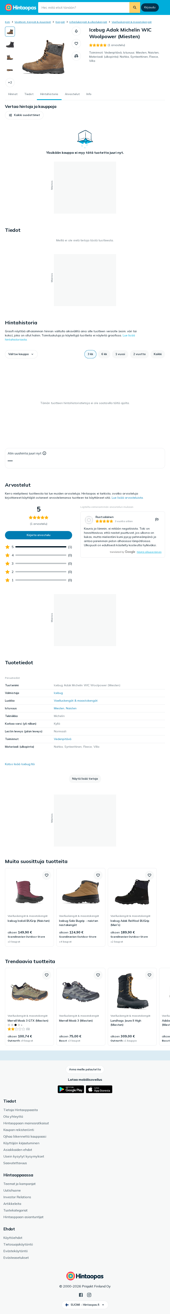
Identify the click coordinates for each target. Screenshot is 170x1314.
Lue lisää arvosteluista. (127, 497)
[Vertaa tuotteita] (76, 56)
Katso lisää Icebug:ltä (20, 764)
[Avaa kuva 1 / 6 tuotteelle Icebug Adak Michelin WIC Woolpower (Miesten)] (43, 57)
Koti (7, 21)
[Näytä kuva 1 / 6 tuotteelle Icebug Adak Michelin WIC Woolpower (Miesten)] (10, 32)
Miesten (59, 708)
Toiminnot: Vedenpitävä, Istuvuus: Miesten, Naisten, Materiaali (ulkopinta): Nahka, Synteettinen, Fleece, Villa (124, 57)
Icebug (58, 693)
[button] (10, 82)
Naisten (71, 708)
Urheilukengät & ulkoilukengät (88, 21)
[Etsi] (134, 7)
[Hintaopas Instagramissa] (89, 1294)
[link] (122, 535)
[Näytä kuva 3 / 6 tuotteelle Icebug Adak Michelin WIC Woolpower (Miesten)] (10, 57)
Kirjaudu (149, 7)
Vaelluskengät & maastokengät (132, 21)
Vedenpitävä (63, 739)
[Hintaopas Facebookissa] (80, 1294)
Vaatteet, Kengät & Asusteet (33, 21)
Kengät (60, 21)
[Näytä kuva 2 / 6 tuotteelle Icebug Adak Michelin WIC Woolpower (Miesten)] (10, 44)
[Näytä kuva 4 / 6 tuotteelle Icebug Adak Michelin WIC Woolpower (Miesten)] (10, 70)
